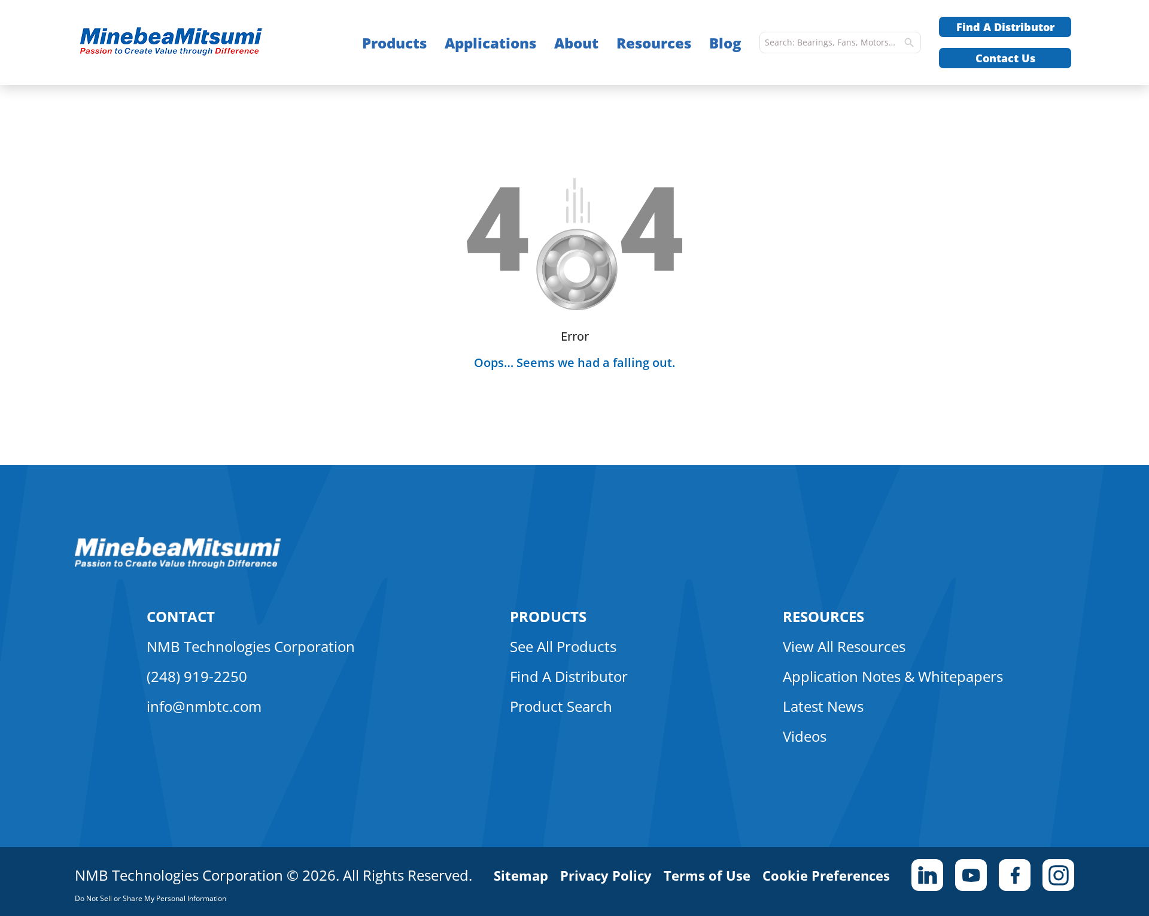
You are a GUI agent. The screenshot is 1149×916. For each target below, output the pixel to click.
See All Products (563, 646)
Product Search (561, 706)
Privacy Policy (606, 875)
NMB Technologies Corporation (251, 646)
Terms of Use (707, 875)
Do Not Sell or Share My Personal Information (150, 898)
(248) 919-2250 (197, 676)
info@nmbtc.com (204, 706)
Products (394, 43)
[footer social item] (927, 875)
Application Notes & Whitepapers (893, 676)
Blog (725, 43)
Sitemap (521, 875)
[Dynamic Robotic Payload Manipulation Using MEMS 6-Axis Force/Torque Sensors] (195, 42)
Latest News (823, 706)
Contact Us (1005, 58)
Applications (490, 43)
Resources (653, 43)
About (576, 43)
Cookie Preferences (826, 875)
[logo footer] (178, 565)
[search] (909, 42)
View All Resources (844, 646)
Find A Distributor (1005, 27)
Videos (804, 736)
